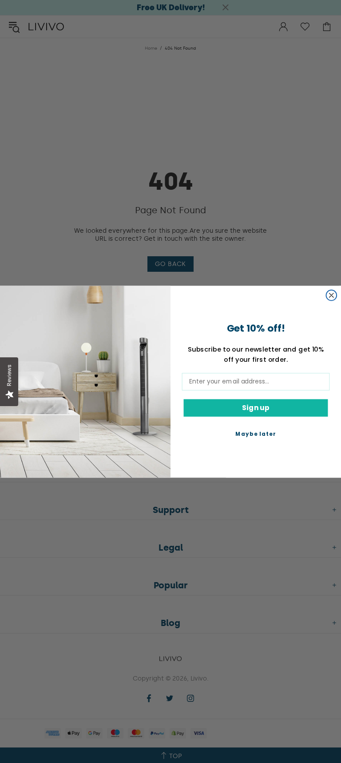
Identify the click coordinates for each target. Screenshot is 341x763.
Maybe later (255, 433)
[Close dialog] (331, 295)
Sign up (256, 407)
